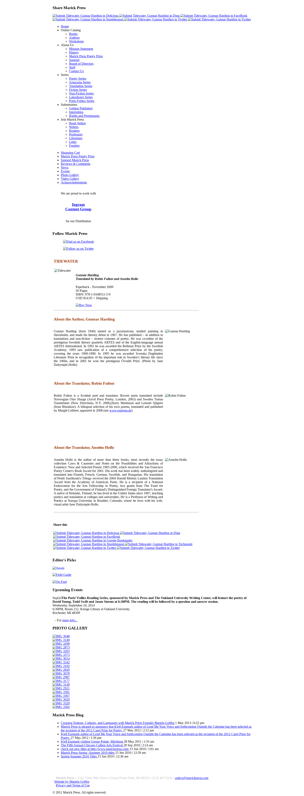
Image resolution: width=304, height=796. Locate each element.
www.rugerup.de (120, 410)
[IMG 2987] (61, 677)
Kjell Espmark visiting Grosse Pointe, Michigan (92, 741)
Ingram (78, 204)
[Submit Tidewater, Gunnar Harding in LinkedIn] (219, 19)
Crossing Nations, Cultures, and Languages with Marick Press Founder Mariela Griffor (118, 723)
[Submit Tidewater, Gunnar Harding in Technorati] (158, 544)
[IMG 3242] (61, 662)
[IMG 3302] (61, 707)
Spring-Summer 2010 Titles (79, 756)
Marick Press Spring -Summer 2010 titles (88, 752)
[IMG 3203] (61, 651)
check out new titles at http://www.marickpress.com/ (95, 749)
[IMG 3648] (61, 636)
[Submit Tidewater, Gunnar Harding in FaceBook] (213, 15)
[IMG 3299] (61, 643)
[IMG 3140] (61, 640)
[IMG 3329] (61, 703)
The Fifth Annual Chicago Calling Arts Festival (92, 745)
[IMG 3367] (61, 696)
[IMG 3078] (61, 673)
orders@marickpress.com (191, 778)
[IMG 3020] (61, 699)
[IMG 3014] (61, 658)
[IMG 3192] (61, 666)
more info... (69, 620)
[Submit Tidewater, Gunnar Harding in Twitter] (156, 19)
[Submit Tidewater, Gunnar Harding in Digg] (149, 15)
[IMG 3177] (61, 681)
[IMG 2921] (61, 688)
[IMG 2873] (61, 647)
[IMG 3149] (61, 684)
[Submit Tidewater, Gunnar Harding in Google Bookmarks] (92, 540)
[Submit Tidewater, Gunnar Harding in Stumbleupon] (88, 19)
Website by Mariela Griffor (71, 781)
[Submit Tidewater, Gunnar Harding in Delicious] (86, 15)
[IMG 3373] (61, 655)
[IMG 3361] (61, 692)
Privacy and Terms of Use (73, 785)
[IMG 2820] (61, 669)
